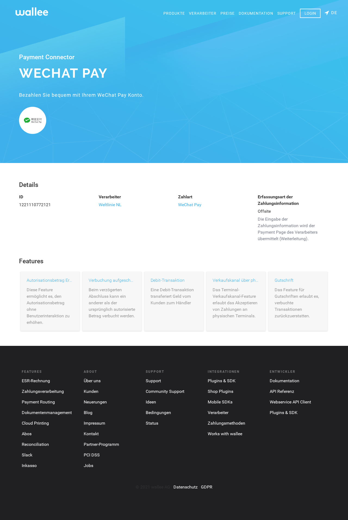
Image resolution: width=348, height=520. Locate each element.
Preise (227, 13)
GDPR (206, 487)
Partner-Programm (101, 444)
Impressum (94, 423)
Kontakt (91, 433)
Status (152, 423)
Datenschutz (185, 487)
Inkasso (29, 465)
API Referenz (282, 391)
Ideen (151, 402)
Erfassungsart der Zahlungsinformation (278, 200)
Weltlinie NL (110, 204)
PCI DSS (92, 455)
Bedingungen (158, 412)
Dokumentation (256, 13)
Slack (27, 455)
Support (286, 13)
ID (21, 196)
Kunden (91, 391)
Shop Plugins (220, 391)
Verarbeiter (202, 13)
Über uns (92, 380)
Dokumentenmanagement (47, 412)
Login (310, 13)
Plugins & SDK (221, 380)
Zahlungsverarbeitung (43, 391)
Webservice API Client (290, 402)
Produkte (174, 13)
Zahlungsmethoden (226, 423)
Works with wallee (225, 433)
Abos (27, 433)
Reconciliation (35, 444)
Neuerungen (95, 402)
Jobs (88, 465)
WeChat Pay (189, 204)
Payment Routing (38, 402)
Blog (88, 412)
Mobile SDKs (220, 402)
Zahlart (185, 196)
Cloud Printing (35, 423)
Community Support (165, 391)
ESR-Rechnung (36, 380)
